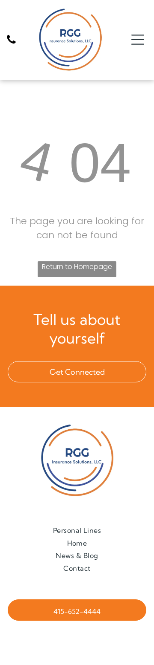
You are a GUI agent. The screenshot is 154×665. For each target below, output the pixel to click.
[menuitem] (77, 530)
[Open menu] (137, 39)
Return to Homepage (77, 267)
